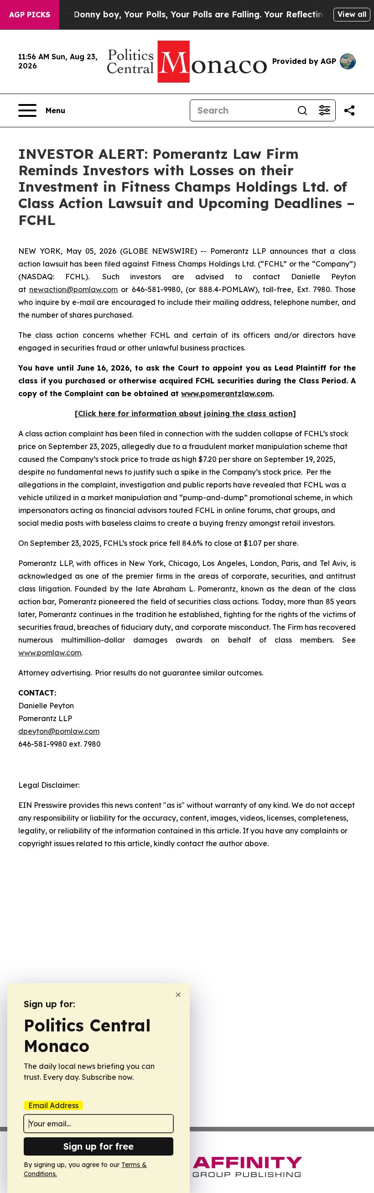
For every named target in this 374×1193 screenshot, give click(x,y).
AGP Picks (29, 14)
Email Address (53, 1105)
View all (352, 14)
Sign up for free (98, 1146)
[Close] (178, 994)
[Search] (302, 110)
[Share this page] (349, 110)
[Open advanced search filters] (324, 110)
